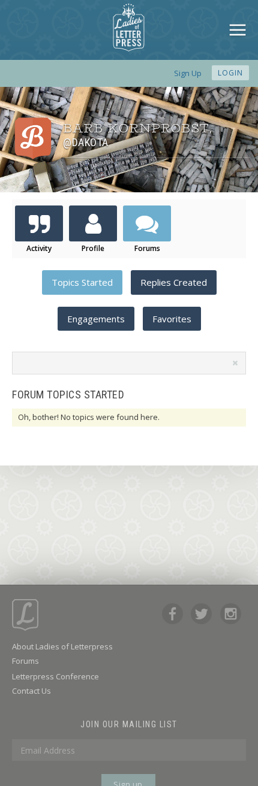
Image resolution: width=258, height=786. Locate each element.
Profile (93, 248)
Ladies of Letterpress (129, 28)
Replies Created (173, 282)
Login (230, 73)
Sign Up (188, 73)
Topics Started (82, 282)
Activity (39, 248)
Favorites (171, 319)
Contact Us (31, 690)
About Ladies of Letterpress (62, 646)
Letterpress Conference (55, 676)
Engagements (96, 319)
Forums (147, 248)
